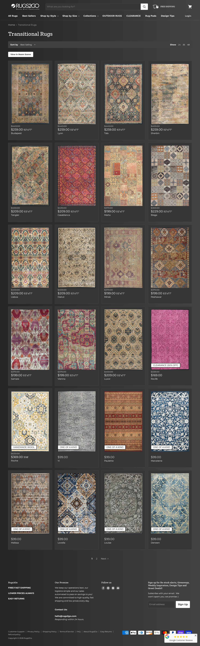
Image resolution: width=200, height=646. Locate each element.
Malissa (15, 542)
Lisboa (14, 297)
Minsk (107, 297)
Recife (154, 379)
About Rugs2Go (90, 631)
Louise (107, 542)
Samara (15, 379)
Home (11, 25)
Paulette (109, 461)
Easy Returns (106, 631)
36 (184, 44)
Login (188, 16)
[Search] (144, 7)
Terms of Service (67, 631)
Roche (14, 460)
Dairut (61, 297)
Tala (106, 133)
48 (188, 44)
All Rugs (13, 16)
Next (104, 558)
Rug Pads (150, 16)
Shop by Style (48, 16)
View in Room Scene (20, 54)
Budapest (16, 133)
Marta (107, 215)
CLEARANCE (133, 16)
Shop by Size (70, 16)
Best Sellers (29, 16)
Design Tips (167, 16)
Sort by (14, 44)
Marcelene (156, 461)
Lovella (61, 542)
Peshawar (156, 297)
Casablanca (64, 215)
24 (179, 44)
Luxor (107, 379)
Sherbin (155, 133)
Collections (90, 16)
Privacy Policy (33, 631)
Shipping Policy (50, 631)
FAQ (79, 631)
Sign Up (183, 604)
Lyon (60, 133)
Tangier (15, 215)
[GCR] (167, 636)
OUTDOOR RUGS (112, 16)
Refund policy (14, 634)
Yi (59, 461)
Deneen (155, 542)
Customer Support (16, 631)
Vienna (61, 379)
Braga (154, 215)
